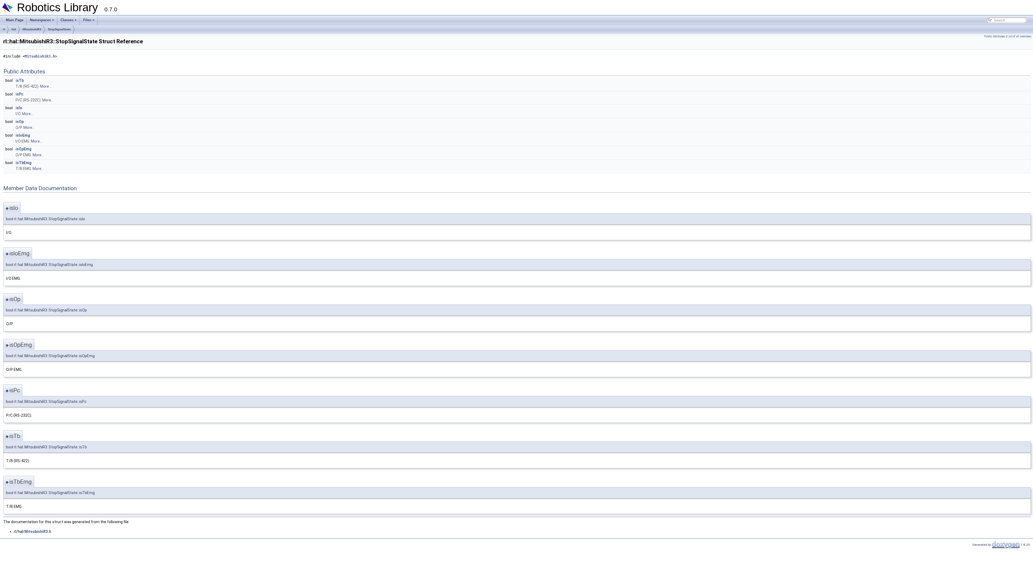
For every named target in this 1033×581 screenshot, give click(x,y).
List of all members (1019, 36)
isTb (20, 80)
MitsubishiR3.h (40, 56)
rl (4, 29)
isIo (19, 108)
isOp (20, 121)
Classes (67, 20)
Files (87, 20)
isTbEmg (23, 163)
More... (45, 86)
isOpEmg (23, 149)
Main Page (14, 20)
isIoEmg (23, 135)
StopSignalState (59, 29)
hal (14, 29)
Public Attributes (994, 36)
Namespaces (40, 20)
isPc (19, 94)
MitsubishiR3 (32, 29)
